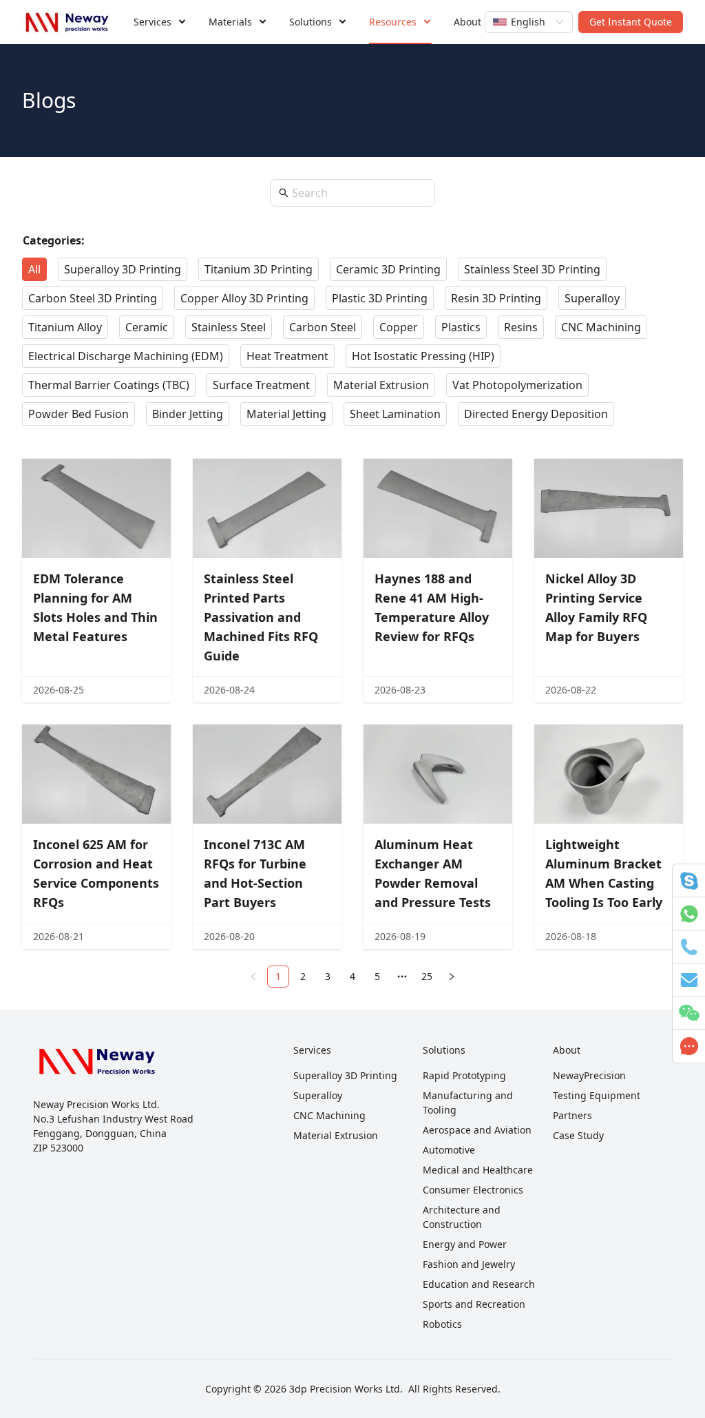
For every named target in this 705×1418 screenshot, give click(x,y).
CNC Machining (329, 1115)
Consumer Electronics (473, 1189)
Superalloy (317, 1095)
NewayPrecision (589, 1075)
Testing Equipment (596, 1095)
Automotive (449, 1149)
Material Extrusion (335, 1135)
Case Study (578, 1135)
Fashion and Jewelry (469, 1264)
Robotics (442, 1324)
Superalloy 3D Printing (345, 1075)
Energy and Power (465, 1244)
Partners (572, 1115)
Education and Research (479, 1284)
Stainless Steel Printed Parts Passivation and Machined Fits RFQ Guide (261, 617)
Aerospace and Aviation (477, 1129)
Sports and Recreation (474, 1304)
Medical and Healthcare (478, 1169)
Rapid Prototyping (464, 1075)
